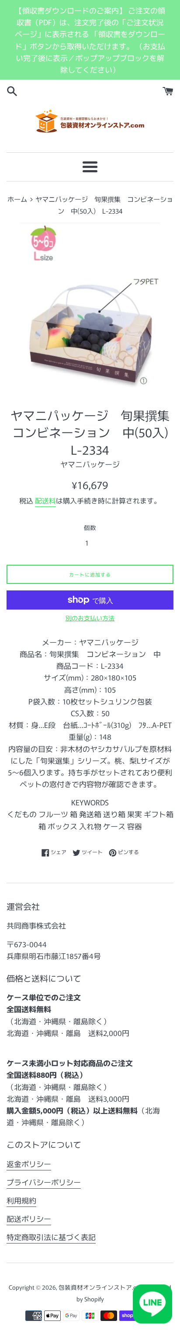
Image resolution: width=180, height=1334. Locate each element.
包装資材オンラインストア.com (102, 1287)
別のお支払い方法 (90, 617)
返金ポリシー (29, 1163)
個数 (90, 527)
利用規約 (21, 1200)
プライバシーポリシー (44, 1181)
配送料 (45, 500)
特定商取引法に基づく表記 (51, 1236)
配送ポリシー (29, 1218)
